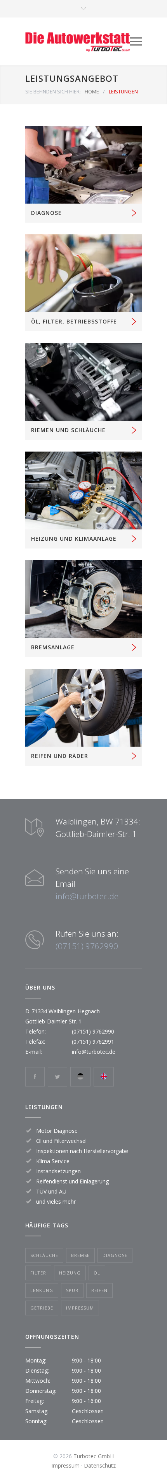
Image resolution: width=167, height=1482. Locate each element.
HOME (92, 91)
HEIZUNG (70, 1273)
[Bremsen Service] (83, 599)
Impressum (65, 1465)
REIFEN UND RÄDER (59, 755)
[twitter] (57, 1076)
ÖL (97, 1273)
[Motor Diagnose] (83, 165)
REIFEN (99, 1290)
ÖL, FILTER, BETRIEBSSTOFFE (74, 321)
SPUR (72, 1290)
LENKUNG (41, 1290)
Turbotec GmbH (93, 1456)
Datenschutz (100, 1465)
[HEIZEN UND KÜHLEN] (83, 490)
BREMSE (80, 1255)
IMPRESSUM (80, 1308)
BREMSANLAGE (53, 647)
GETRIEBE (41, 1308)
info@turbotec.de (87, 896)
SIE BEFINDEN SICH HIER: (53, 91)
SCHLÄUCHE (44, 1255)
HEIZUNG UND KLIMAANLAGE (74, 538)
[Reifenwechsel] (83, 708)
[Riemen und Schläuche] (83, 382)
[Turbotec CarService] (77, 41)
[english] (103, 1076)
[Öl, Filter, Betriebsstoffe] (83, 273)
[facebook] (35, 1076)
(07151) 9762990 (87, 946)
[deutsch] (80, 1076)
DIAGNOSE (46, 212)
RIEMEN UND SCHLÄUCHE (68, 430)
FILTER (38, 1273)
